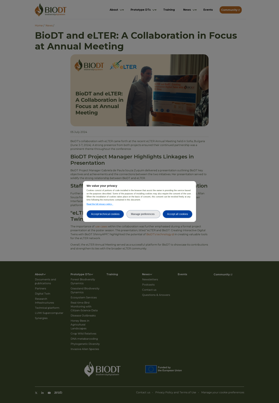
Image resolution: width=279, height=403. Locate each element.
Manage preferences (143, 214)
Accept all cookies (177, 214)
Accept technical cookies (105, 214)
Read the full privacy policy (100, 204)
